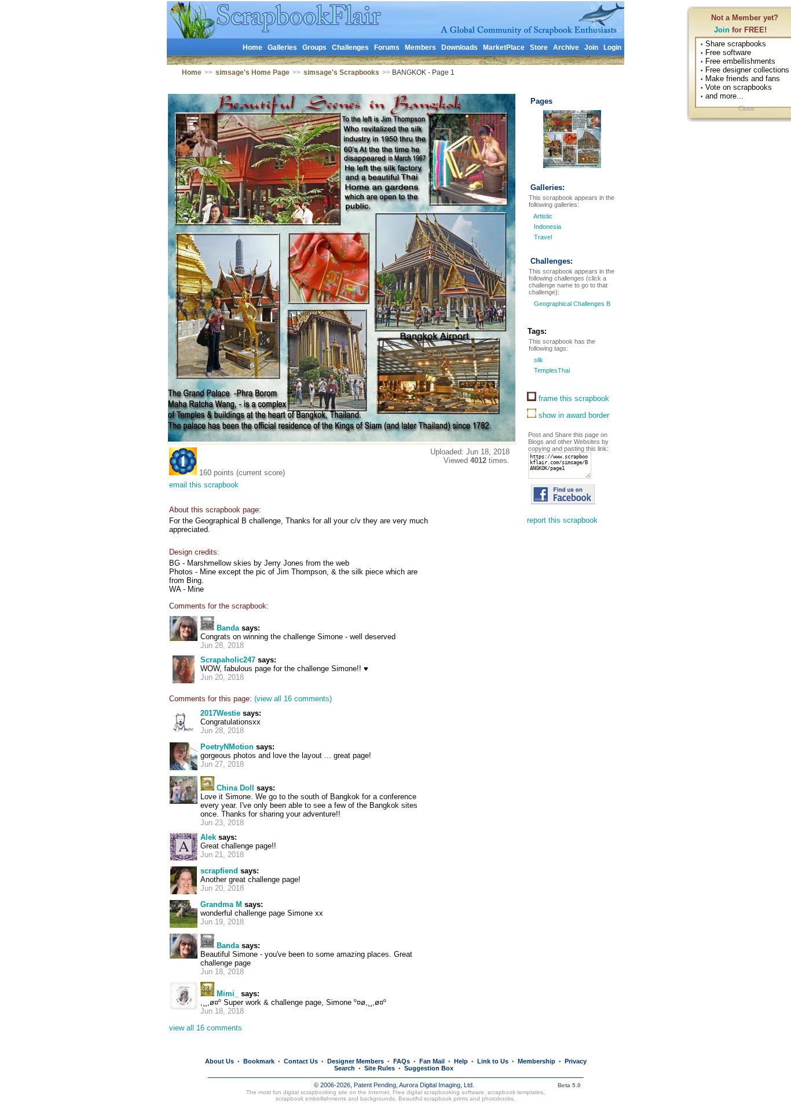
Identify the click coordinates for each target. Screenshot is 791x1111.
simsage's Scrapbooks (341, 72)
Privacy (576, 1061)
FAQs (401, 1061)
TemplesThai (551, 370)
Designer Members (355, 1061)
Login (612, 47)
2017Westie (220, 713)
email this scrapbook (204, 484)
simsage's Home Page (252, 72)
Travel (543, 237)
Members (420, 47)
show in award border (572, 415)
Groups (314, 47)
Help (461, 1061)
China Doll (235, 788)
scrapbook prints (446, 1098)
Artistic (542, 216)
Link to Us (492, 1061)
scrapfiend (219, 870)
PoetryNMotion (227, 746)
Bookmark (258, 1061)
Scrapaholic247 (227, 659)
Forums (387, 47)
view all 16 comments (205, 1027)
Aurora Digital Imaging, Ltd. (436, 1084)
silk (537, 359)
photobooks (498, 1098)
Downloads (459, 47)
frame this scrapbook (572, 398)
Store (539, 47)
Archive (566, 47)
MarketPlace (504, 47)
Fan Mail (432, 1061)
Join (722, 30)
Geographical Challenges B (571, 303)
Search (344, 1068)
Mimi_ (228, 993)
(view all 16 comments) (293, 698)
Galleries (282, 47)
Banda (228, 628)
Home (252, 47)
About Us (219, 1061)
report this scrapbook (562, 520)
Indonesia (547, 226)
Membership (536, 1061)
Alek (208, 837)
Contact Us (301, 1061)
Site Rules (379, 1068)
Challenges (350, 47)
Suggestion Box (428, 1068)
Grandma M (221, 904)
